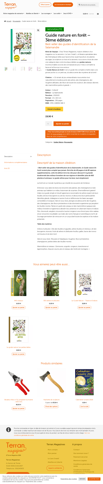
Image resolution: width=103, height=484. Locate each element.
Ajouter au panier (62, 124)
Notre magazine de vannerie (13, 13)
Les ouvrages (45, 13)
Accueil (9, 21)
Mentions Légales (80, 460)
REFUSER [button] (82, 479)
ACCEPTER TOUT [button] (94, 479)
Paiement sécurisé (80, 457)
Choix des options (51, 406)
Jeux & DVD (67, 13)
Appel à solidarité (55, 468)
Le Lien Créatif (53, 458)
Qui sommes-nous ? (81, 453)
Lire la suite (84, 406)
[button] (38, 30)
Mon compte (53, 450)
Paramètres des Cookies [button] (69, 479)
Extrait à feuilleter (54, 109)
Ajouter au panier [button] (19, 307)
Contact (76, 450)
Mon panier (52, 453)
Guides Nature (58, 142)
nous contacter (58, 134)
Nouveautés (17, 21)
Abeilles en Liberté (55, 462)
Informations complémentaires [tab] (15, 162)
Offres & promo (45, 4)
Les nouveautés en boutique (63, 4)
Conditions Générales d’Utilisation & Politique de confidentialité (83, 472)
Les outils (57, 13)
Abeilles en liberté (32, 13)
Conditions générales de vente (82, 465)
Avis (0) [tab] (7, 168)
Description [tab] (8, 156)
